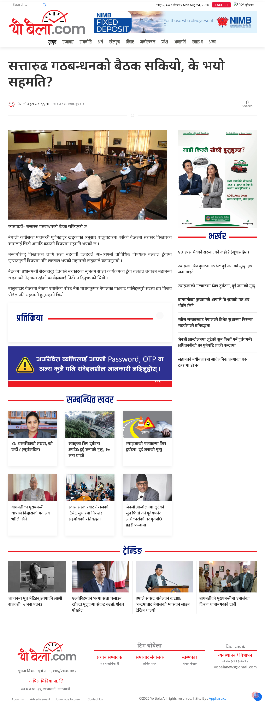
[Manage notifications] (255, 695)
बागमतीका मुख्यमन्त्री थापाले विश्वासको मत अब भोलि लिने (30, 513)
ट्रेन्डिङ (132, 551)
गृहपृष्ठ (52, 42)
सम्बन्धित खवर (89, 400)
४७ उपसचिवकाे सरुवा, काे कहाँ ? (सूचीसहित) (32, 446)
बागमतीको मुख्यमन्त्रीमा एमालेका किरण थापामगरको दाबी (224, 601)
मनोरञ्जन (147, 42)
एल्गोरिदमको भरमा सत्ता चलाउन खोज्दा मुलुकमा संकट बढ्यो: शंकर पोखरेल (98, 604)
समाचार (68, 42)
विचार (130, 42)
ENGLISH (221, 5)
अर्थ (100, 42)
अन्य (212, 42)
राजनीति (86, 42)
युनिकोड (249, 5)
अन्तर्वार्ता (180, 42)
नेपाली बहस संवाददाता (33, 104)
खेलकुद (114, 42)
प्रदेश (164, 42)
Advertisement (40, 699)
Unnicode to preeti (68, 699)
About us (17, 699)
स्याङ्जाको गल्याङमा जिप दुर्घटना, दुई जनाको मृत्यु (146, 446)
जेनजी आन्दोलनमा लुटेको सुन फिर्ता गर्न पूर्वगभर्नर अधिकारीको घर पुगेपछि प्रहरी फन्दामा (145, 516)
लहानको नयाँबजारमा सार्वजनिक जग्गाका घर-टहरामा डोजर (212, 362)
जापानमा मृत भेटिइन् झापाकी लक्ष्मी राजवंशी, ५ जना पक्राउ (35, 601)
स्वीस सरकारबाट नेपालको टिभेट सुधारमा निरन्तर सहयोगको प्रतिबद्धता (88, 513)
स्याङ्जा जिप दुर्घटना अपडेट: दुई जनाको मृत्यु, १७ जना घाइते (89, 449)
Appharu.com (219, 699)
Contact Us (95, 699)
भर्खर (217, 236)
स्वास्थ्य (197, 42)
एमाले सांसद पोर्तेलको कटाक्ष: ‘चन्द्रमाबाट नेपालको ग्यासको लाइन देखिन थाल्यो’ (163, 604)
